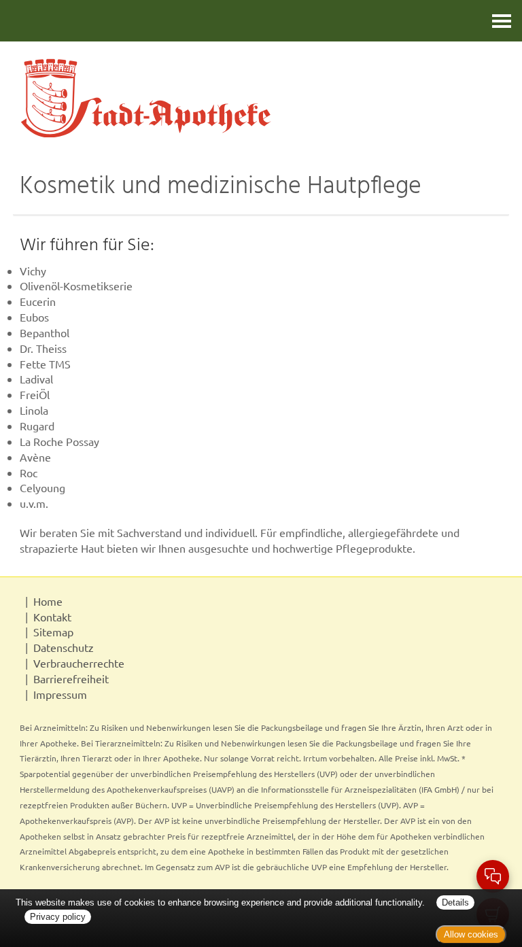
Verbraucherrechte (78, 663)
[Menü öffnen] (501, 20)
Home (48, 601)
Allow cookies (471, 934)
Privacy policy (58, 917)
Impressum (60, 694)
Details (455, 902)
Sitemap (53, 631)
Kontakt (52, 616)
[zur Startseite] (261, 97)
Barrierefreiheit (71, 678)
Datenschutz (63, 647)
